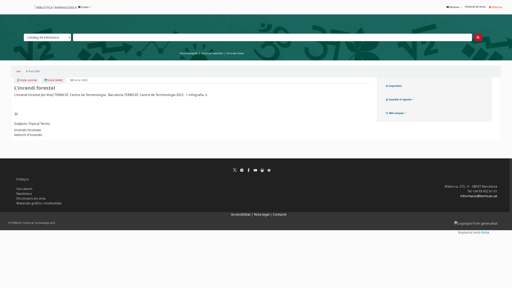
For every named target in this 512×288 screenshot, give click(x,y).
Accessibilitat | (242, 214)
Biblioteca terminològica (57, 7)
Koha (485, 232)
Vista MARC (55, 80)
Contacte (279, 214)
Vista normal (28, 80)
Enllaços (22, 179)
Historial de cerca (475, 7)
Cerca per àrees (235, 53)
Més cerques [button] (396, 113)
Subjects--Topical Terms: (32, 123)
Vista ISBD (34, 71)
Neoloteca (24, 193)
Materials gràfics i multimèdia (38, 203)
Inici (18, 71)
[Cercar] (478, 37)
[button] (84, 7)
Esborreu (496, 7)
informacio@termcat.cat (478, 196)
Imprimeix (395, 86)
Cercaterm (24, 189)
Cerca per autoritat (211, 53)
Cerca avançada (189, 53)
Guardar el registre (400, 99)
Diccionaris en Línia (31, 198)
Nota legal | (263, 214)
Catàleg (15, 7)
